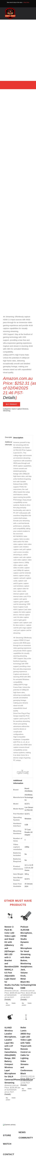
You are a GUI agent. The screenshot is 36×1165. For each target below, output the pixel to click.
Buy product (11, 404)
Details (9, 397)
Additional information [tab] (8, 443)
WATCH (7, 1144)
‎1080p (27, 847)
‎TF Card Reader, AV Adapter (29, 832)
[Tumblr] (21, 424)
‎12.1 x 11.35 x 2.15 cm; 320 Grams (29, 867)
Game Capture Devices (20, 409)
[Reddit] (17, 424)
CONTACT (8, 1154)
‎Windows (28, 819)
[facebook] (16, 5)
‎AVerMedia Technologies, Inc (29, 797)
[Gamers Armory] (10, 8)
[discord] (19, 5)
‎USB (26, 825)
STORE (7, 1135)
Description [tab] (8, 437)
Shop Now (26, 2)
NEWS (22, 1132)
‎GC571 (27, 804)
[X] (13, 424)
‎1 (25, 840)
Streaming (6, 411)
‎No (26, 854)
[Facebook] (8, 424)
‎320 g (27, 874)
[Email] (26, 424)
